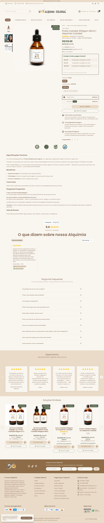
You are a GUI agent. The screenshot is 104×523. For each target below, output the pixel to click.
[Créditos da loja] (98, 519)
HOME (8, 20)
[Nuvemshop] (91, 519)
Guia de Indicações (66, 20)
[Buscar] (29, 11)
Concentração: (69, 84)
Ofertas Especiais (84, 20)
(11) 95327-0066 (84, 481)
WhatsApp (10, 3)
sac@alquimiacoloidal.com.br (36, 3)
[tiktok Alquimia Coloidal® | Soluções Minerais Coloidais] (95, 3)
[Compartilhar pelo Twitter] (75, 139)
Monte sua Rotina (36, 20)
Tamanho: (67, 78)
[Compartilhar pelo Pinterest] (77, 139)
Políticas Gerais (58, 486)
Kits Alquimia (51, 20)
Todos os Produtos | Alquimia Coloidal (77, 25)
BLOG (96, 20)
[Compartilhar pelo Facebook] (72, 139)
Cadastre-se (84, 11)
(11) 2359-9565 (20, 3)
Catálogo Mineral (20, 20)
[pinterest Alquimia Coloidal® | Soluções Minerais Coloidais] (98, 3)
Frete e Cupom (58, 488)
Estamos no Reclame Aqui (61, 498)
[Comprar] (25, 442)
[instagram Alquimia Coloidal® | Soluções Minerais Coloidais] (92, 3)
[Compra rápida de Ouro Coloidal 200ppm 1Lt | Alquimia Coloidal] (73, 447)
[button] (80, 111)
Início (63, 25)
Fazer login (92, 11)
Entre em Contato (59, 493)
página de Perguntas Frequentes (50, 202)
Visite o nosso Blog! (85, 495)
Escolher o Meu (14, 442)
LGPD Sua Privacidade (60, 496)
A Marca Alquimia (59, 483)
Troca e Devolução (59, 491)
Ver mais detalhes (68, 51)
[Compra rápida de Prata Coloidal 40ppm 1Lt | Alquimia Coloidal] (97, 446)
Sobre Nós (57, 481)
